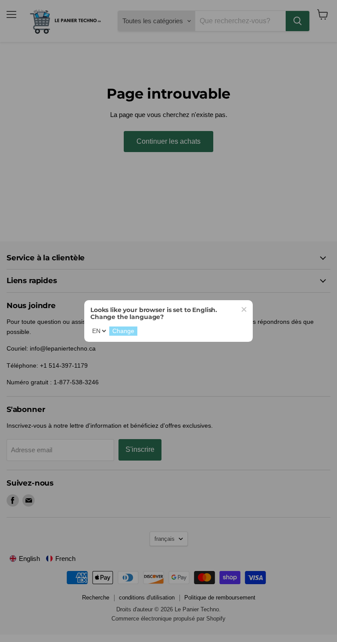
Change (123, 331)
